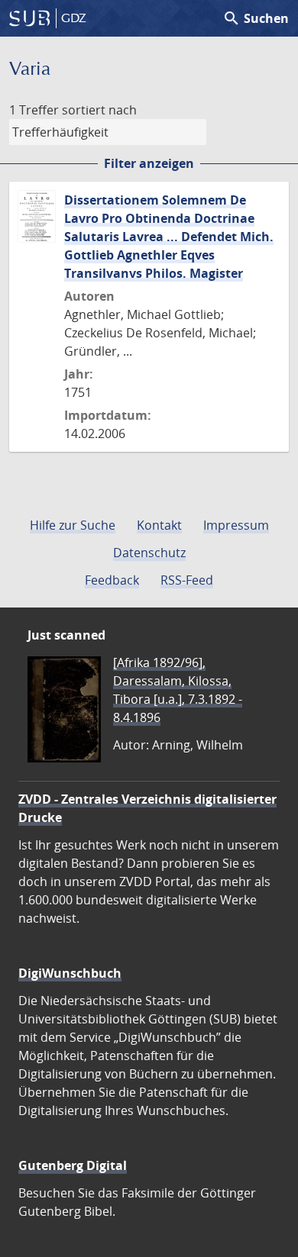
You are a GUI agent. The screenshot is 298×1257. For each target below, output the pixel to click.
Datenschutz (149, 552)
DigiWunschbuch (69, 973)
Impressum (236, 525)
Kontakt (159, 525)
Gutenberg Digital (72, 1165)
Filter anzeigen (149, 163)
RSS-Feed (186, 580)
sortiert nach (99, 110)
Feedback (112, 580)
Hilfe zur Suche (72, 525)
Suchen (255, 18)
